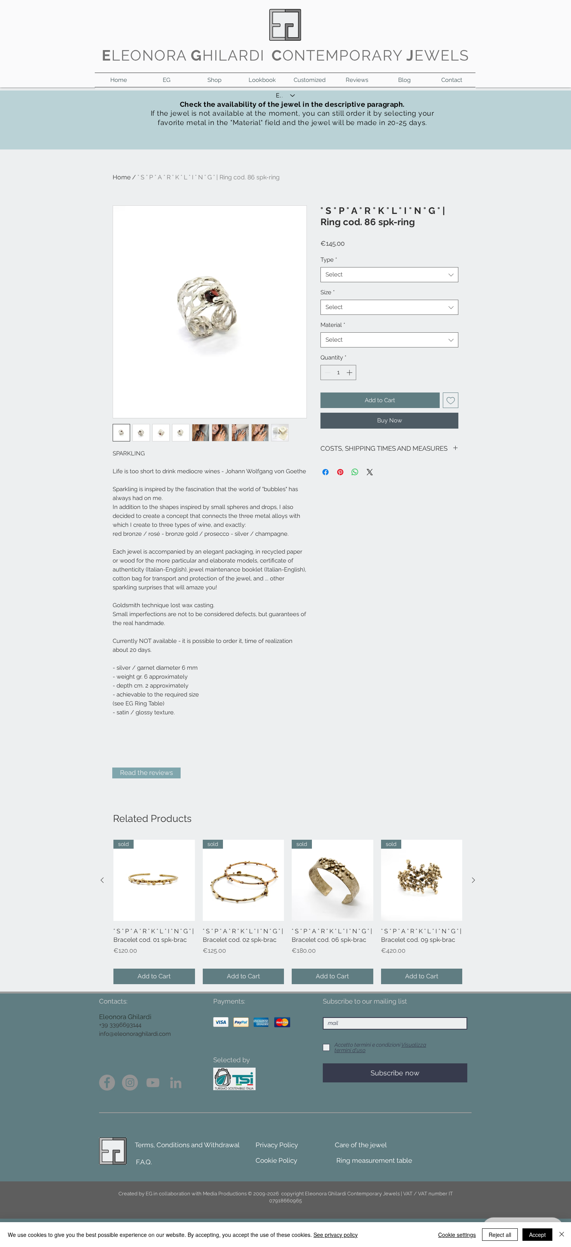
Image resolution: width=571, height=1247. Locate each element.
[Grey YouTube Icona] (153, 1083)
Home (122, 177)
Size (327, 292)
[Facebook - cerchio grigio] (107, 1083)
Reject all (500, 1234)
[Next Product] (473, 880)
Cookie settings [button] (457, 1234)
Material (332, 324)
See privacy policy (335, 1234)
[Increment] (350, 372)
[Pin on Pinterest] (340, 472)
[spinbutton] (338, 372)
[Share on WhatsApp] (355, 472)
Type (328, 259)
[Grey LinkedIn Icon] (176, 1083)
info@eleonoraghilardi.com (135, 1033)
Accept (537, 1234)
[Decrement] (327, 372)
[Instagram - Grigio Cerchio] (130, 1083)
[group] (287, 912)
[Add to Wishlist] (451, 400)
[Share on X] (369, 472)
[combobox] (389, 274)
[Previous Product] (102, 880)
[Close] (561, 1234)
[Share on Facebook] (325, 472)
